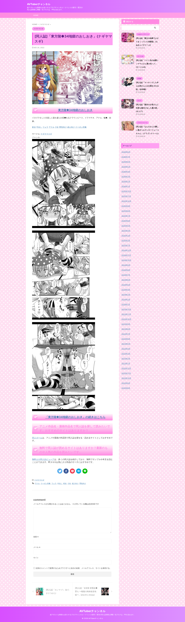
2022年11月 (126, 373)
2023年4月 (125, 349)
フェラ (53, 483)
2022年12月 (126, 368)
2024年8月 (125, 270)
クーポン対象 (45, 483)
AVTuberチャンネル (38, 4)
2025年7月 (125, 216)
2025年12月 (126, 191)
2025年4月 (125, 231)
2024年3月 (125, 294)
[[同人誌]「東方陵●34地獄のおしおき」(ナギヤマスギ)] (78, 471)
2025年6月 (125, 221)
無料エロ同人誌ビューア (43, 459)
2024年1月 (125, 304)
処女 (65, 483)
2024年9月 (125, 265)
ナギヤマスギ (46, 134)
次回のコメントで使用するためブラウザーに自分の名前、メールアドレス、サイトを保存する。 (73, 568)
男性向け (82, 483)
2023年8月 (125, 329)
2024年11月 (126, 255)
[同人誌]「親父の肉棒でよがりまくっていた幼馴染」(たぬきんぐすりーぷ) (147, 41)
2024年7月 (125, 275)
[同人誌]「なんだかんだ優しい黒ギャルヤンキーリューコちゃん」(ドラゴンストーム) (147, 129)
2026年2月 (125, 181)
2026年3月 (125, 176)
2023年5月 (125, 344)
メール (36, 547)
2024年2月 (125, 299)
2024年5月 (125, 285)
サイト (36, 558)
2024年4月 (125, 290)
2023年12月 (126, 309)
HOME (35, 15)
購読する (129, 21)
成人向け (75, 483)
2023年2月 (125, 358)
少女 (69, 483)
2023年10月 (126, 319)
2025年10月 (126, 201)
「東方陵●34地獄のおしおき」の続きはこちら (75, 417)
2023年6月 (125, 339)
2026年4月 (125, 172)
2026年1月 (125, 186)
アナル (37, 483)
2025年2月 (125, 240)
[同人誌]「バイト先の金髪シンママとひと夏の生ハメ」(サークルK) (147, 63)
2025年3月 (125, 235)
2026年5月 (125, 167)
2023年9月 (125, 324)
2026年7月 (125, 157)
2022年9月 (125, 383)
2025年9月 (125, 206)
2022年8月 (125, 388)
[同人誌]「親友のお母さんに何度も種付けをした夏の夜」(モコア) (147, 107)
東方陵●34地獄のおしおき (75, 110)
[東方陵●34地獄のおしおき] (63, 226)
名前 (36, 537)
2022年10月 (126, 378)
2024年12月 (126, 250)
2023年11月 (126, 314)
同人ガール (37, 437)
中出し (59, 483)
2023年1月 (125, 363)
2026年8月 (125, 152)
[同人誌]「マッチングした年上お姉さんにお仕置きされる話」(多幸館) (147, 85)
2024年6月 (125, 280)
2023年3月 (125, 353)
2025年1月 (125, 245)
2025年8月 (125, 211)
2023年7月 (125, 334)
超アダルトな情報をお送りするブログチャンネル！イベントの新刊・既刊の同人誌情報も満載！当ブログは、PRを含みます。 (92, 615)
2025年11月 (126, 196)
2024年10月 (126, 260)
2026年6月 (125, 162)
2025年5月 (125, 226)
